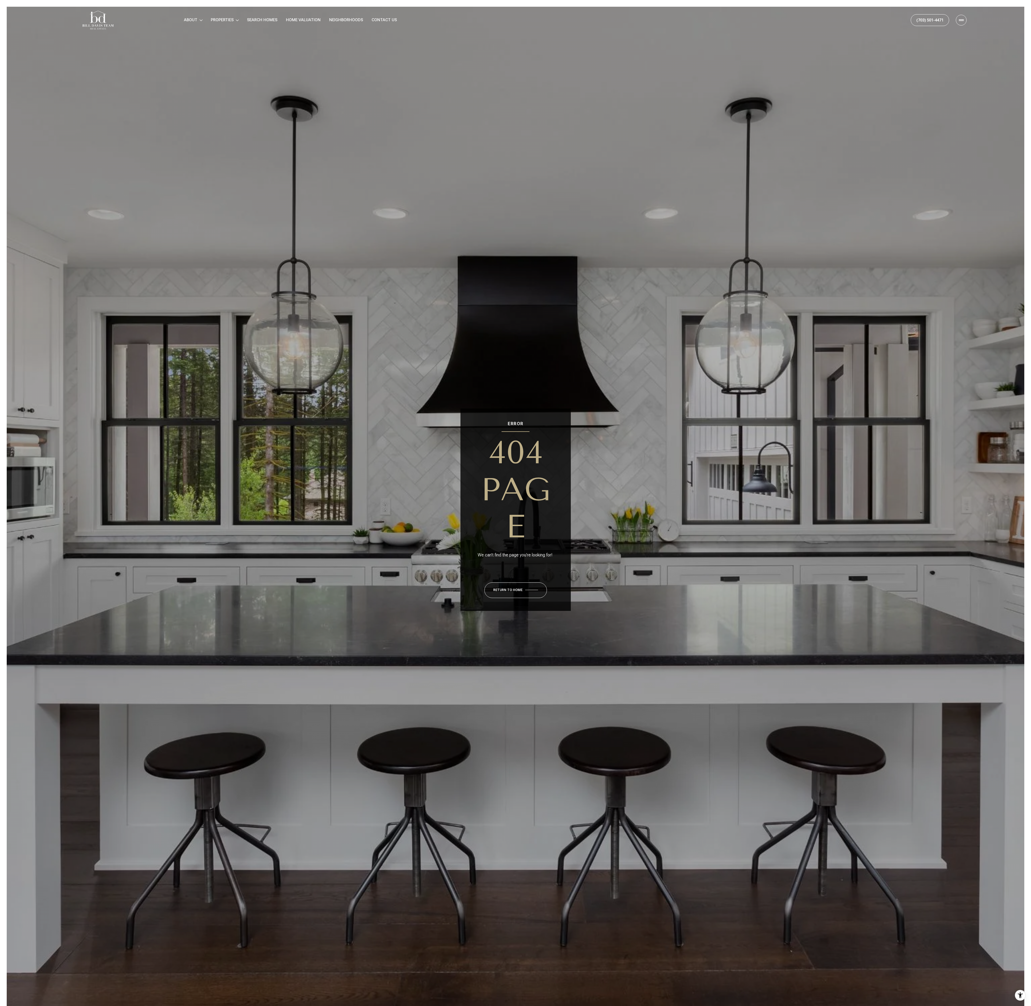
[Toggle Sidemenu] (961, 20)
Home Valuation (303, 19)
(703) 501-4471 (930, 20)
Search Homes (262, 19)
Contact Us (384, 19)
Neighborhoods (346, 19)
